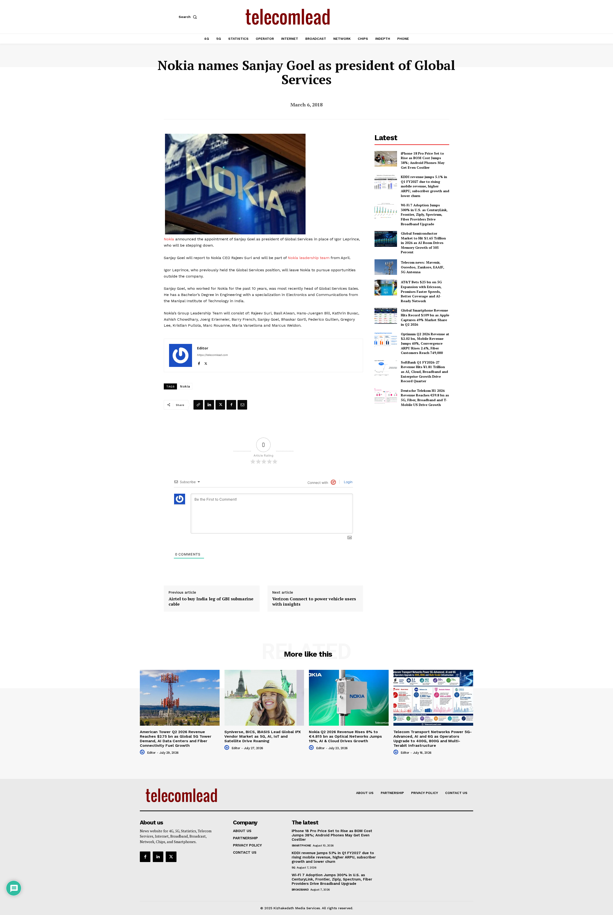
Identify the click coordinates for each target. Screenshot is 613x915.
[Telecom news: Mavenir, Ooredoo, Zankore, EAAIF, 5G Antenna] (386, 267)
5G (293, 867)
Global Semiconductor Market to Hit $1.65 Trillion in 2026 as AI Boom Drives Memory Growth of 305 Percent (423, 242)
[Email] (242, 405)
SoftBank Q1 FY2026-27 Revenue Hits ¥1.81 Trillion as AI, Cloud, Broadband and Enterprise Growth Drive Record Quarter (424, 371)
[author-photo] (143, 752)
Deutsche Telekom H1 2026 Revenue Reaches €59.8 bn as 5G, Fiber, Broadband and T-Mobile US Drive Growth (425, 397)
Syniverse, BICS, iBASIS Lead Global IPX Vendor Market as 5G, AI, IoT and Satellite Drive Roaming (262, 736)
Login (347, 482)
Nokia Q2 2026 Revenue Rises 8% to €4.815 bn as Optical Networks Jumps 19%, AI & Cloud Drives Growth (345, 736)
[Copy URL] (198, 405)
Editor (202, 348)
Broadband (300, 889)
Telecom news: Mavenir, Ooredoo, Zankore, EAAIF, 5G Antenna (422, 267)
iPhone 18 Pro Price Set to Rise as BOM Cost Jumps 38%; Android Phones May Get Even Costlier (422, 160)
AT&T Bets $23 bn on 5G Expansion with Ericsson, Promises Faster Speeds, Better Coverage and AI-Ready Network (421, 291)
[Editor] (180, 355)
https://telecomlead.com (212, 355)
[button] (189, 17)
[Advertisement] (412, 445)
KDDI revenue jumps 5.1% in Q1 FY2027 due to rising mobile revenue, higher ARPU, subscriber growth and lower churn (425, 186)
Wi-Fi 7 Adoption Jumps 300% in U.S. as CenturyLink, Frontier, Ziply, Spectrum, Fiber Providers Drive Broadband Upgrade (424, 214)
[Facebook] (199, 362)
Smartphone (301, 845)
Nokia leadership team (308, 257)
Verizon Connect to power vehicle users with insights (314, 601)
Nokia (169, 239)
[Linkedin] (209, 405)
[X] (206, 362)
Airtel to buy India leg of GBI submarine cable (211, 601)
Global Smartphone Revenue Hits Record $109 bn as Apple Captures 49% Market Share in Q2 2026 (425, 317)
